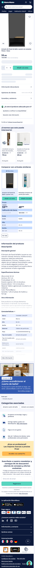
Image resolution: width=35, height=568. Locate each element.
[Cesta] (30, 2)
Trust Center (26, 564)
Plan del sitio (21, 558)
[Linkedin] (2, 520)
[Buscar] (6, 7)
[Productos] (2, 7)
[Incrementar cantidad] (10, 68)
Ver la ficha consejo (24, 391)
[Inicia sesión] (26, 2)
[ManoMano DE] (15, 541)
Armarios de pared (7, 399)
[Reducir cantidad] (3, 68)
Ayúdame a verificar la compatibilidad (14, 111)
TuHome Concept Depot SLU (15, 122)
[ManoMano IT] (7, 541)
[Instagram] (11, 520)
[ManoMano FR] (2, 541)
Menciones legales (7, 561)
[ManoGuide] (29, 563)
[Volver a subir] (28, 541)
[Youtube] (15, 520)
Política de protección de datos (11, 564)
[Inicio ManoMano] (12, 2)
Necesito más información (11, 115)
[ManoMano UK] (11, 541)
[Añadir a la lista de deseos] (30, 43)
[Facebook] (7, 520)
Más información (23, 493)
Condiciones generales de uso (10, 566)
